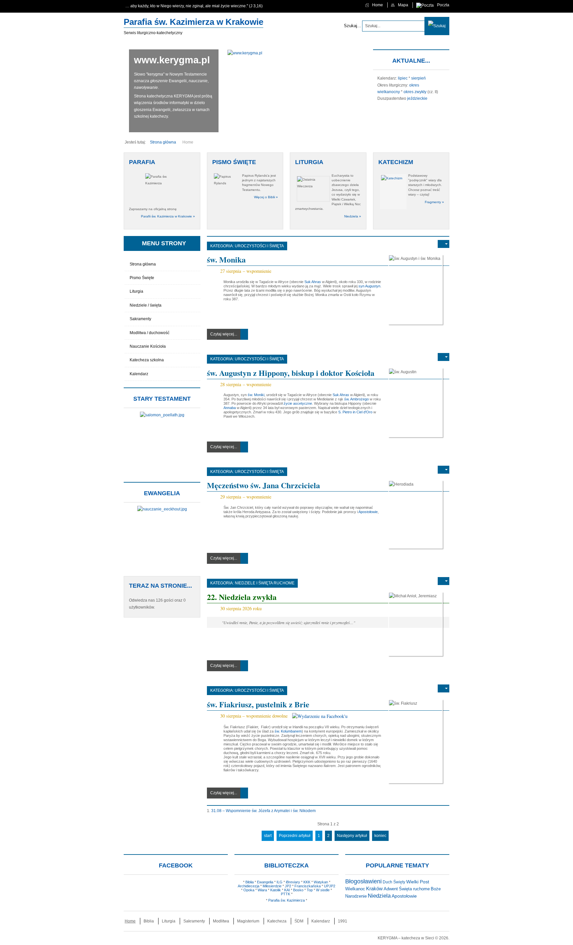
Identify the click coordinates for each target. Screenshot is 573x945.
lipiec (403, 78)
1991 (342, 921)
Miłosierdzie (272, 886)
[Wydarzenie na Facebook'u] (320, 716)
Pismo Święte (142, 277)
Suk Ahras (312, 282)
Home (130, 921)
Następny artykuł (352, 835)
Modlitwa (221, 921)
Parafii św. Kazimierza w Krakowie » (168, 216)
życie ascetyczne (298, 403)
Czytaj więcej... (223, 334)
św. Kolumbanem (288, 731)
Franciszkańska (307, 886)
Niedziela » (352, 216)
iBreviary (293, 882)
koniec (380, 835)
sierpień (418, 78)
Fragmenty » (434, 202)
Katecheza (276, 921)
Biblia (249, 882)
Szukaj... (352, 25)
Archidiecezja (248, 886)
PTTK (285, 894)
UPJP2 (329, 886)
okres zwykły (415, 91)
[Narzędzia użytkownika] (443, 244)
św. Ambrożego (356, 399)
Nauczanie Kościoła (148, 346)
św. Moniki (256, 395)
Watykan (321, 882)
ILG (280, 882)
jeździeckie (417, 98)
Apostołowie (368, 512)
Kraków (374, 888)
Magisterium (248, 921)
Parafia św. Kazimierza (286, 900)
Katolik (275, 890)
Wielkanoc (355, 888)
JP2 (288, 886)
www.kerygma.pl (172, 60)
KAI (287, 890)
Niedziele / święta (145, 305)
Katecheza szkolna (147, 360)
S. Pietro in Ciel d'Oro (355, 412)
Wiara (262, 890)
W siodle (323, 890)
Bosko (298, 890)
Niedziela (379, 896)
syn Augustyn (369, 286)
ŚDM (298, 921)
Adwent (391, 889)
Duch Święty (394, 882)
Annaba (229, 408)
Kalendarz (139, 374)
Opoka (248, 890)
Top (310, 890)
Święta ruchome (414, 888)
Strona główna (143, 264)
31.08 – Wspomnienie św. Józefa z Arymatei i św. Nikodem (263, 810)
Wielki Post (417, 881)
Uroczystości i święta (259, 246)
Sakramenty (140, 319)
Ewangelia (265, 882)
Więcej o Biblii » (266, 197)
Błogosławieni (363, 881)
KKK (306, 882)
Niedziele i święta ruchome (264, 583)
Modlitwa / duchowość (149, 332)
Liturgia (136, 291)
